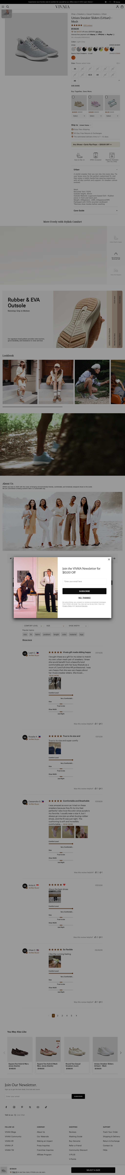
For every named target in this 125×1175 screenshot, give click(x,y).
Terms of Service (81, 606)
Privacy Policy (67, 606)
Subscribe (84, 591)
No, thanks (84, 598)
